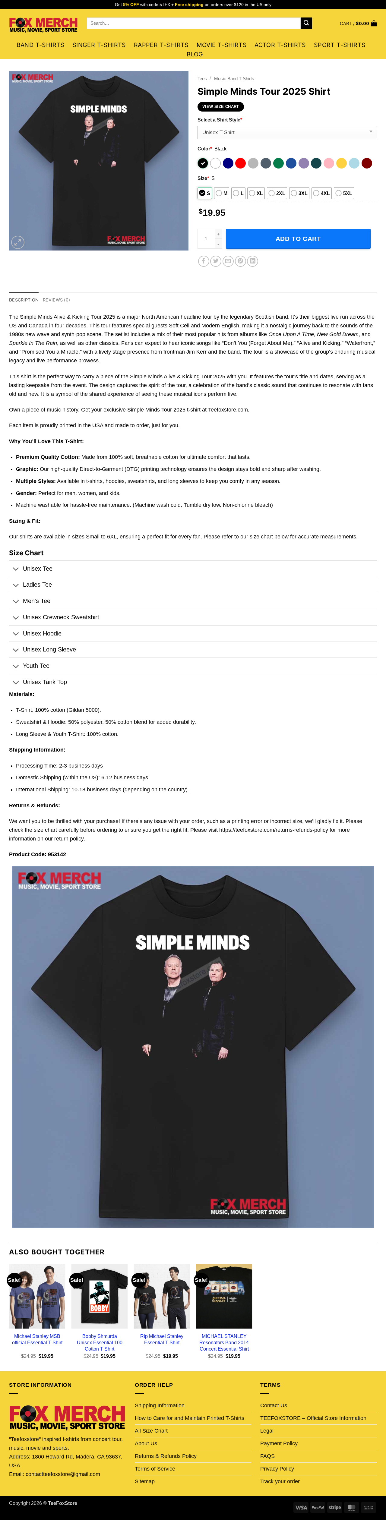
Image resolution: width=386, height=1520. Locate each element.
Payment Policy (279, 1443)
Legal (267, 1431)
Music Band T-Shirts (234, 78)
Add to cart (298, 238)
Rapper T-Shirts (161, 45)
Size (203, 178)
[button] (358, 23)
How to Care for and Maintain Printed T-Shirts (189, 1418)
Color (205, 148)
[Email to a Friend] (228, 261)
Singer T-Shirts (99, 45)
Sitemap (145, 1481)
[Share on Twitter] (215, 261)
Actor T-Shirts (280, 45)
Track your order (280, 1481)
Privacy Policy (277, 1469)
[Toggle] (15, 570)
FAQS (267, 1456)
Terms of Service (155, 1469)
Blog (195, 54)
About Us (146, 1443)
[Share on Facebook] (203, 261)
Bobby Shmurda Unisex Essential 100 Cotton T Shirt (99, 1342)
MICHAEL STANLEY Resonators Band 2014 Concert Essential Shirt (224, 1342)
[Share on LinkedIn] (252, 261)
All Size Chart (151, 1431)
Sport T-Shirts (340, 45)
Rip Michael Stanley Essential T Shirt (161, 1339)
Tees (202, 78)
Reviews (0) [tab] (56, 299)
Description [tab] (24, 299)
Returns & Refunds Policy (166, 1456)
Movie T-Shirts (222, 45)
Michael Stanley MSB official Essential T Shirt (37, 1339)
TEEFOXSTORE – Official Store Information (313, 1418)
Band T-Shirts (41, 45)
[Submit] (306, 23)
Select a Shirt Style (220, 119)
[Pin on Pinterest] (240, 261)
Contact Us (273, 1405)
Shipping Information (160, 1405)
